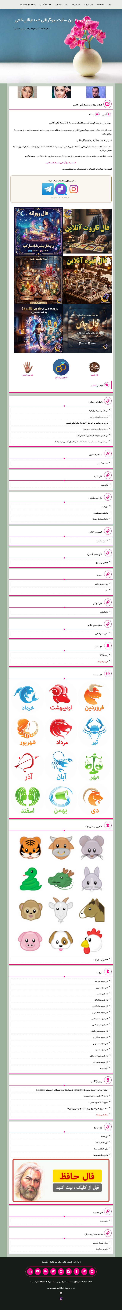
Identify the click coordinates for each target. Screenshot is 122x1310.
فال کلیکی (104, 612)
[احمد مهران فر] (96, 93)
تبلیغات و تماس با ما (27, 4)
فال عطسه (104, 1221)
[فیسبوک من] (76, 1271)
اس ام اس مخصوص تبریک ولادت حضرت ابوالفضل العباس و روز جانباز (81, 441)
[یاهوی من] (92, 1271)
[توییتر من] (53, 1271)
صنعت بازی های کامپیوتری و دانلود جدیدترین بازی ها (87, 1108)
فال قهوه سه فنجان (100, 513)
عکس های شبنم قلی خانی (87, 104)
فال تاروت (89, 4)
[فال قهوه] (87, 280)
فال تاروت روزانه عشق (99, 1056)
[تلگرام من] (84, 1271)
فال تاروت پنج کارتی (100, 1025)
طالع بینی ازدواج (102, 562)
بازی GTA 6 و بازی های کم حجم (96, 1096)
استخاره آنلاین (45, 4)
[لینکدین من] (30, 1271)
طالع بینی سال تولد (100, 959)
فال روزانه (76, 4)
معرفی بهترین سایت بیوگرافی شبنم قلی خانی (53, 19)
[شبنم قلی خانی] (27, 93)
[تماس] (61, 1271)
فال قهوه (104, 507)
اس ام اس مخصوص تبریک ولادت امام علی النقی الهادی (87, 423)
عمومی (94, 385)
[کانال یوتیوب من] (38, 1271)
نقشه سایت (51, 1288)
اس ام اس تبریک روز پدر (98, 416)
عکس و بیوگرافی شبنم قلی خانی (61, 162)
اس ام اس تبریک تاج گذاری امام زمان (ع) (92, 435)
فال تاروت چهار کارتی (100, 1018)
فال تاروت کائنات (101, 1000)
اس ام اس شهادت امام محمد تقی (95, 429)
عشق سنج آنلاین (101, 633)
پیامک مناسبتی (61, 4)
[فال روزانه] (38, 232)
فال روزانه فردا (102, 1249)
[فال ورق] (38, 329)
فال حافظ (100, 4)
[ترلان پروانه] (61, 93)
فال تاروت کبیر (102, 987)
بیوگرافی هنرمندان (100, 1243)
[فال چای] (87, 329)
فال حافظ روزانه (102, 1142)
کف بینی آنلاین (102, 541)
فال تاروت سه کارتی (100, 1012)
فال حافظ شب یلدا (101, 1149)
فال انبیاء (104, 485)
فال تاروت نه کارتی (100, 1037)
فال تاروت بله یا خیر (100, 1062)
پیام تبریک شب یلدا (100, 1155)
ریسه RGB (104, 655)
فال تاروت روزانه (101, 981)
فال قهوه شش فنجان (100, 519)
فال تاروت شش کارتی (99, 1031)
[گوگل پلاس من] (46, 1271)
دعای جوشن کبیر (101, 584)
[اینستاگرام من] (69, 1271)
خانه (110, 4)
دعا (106, 590)
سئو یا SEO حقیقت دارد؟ (98, 1102)
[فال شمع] (38, 280)
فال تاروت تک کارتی (100, 1006)
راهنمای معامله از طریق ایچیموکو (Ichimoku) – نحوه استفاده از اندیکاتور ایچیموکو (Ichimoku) (72, 1090)
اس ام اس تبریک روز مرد (98, 410)
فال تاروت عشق (102, 1049)
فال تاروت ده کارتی (100, 1043)
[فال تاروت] (87, 232)
